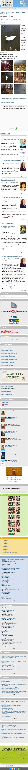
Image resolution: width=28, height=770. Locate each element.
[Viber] (16, 769)
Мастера (4, 571)
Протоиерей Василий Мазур (8, 362)
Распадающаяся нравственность (9, 670)
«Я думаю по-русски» (10, 418)
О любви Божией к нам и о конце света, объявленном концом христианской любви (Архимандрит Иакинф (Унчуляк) (14, 712)
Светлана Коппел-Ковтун (8, 226)
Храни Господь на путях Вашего (9, 623)
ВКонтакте (6, 402)
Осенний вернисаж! (8, 180)
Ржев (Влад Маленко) (7, 708)
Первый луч (5, 581)
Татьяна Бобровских (20, 12)
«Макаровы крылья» (10, 432)
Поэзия (3, 22)
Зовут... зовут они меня (7, 579)
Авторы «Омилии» (10, 12)
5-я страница (6, 546)
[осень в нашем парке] (7, 70)
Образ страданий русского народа (10, 687)
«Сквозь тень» (8, 446)
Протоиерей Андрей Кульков (8, 355)
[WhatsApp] (18, 769)
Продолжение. (5, 631)
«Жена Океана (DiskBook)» (11, 461)
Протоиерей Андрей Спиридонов (9, 359)
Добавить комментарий (8, 102)
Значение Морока (6, 621)
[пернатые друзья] (20, 70)
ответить (24, 156)
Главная (2, 12)
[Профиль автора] (23, 147)
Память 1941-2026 (6, 592)
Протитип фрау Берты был (8, 626)
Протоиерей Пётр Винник (7, 350)
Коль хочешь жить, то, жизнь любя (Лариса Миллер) (13, 701)
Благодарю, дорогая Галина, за (13, 160)
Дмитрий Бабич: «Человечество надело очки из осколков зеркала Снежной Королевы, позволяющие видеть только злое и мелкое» (14, 656)
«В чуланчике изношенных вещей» (13, 439)
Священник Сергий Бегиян (8, 363)
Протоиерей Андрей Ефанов (8, 356)
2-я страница (6, 542)
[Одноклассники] (12, 769)
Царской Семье (5, 576)
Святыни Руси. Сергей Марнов (9, 725)
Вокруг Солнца (5, 573)
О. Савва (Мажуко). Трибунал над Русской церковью (13, 733)
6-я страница (6, 547)
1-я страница (6, 540)
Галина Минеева (6, 139)
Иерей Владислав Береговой (8, 365)
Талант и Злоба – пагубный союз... (10, 709)
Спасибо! (4, 607)
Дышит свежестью (7, 223)
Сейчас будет (5, 628)
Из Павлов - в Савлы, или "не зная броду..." (12, 568)
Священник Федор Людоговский (9, 353)
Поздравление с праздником (8, 644)
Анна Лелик (4, 395)
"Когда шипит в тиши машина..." (9, 594)
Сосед (3, 584)
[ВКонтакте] (10, 769)
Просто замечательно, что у (10, 137)
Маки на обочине (6, 681)
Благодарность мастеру (7, 615)
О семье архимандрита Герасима (9, 636)
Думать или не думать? (7, 669)
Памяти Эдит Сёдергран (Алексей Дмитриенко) (12, 682)
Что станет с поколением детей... (9, 565)
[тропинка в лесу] (7, 94)
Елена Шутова (5, 182)
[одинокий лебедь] (7, 82)
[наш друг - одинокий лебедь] (10, 50)
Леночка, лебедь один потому (12, 197)
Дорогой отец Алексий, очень (8, 618)
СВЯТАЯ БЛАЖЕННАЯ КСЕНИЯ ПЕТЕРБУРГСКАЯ (13, 642)
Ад (3, 586)
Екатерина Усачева (6, 391)
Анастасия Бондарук (7, 394)
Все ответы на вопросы (7, 346)
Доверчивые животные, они (12, 256)
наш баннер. (24, 315)
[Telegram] (14, 769)
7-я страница (6, 549)
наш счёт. (14, 313)
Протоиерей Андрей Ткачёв (8, 360)
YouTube (6, 404)
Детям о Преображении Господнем (10, 563)
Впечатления (5, 634)
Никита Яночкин (5, 389)
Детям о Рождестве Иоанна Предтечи (10, 589)
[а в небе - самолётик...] (20, 94)
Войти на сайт (14, 339)
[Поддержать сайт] (14, 129)
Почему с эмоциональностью (8, 639)
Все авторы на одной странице (10, 552)
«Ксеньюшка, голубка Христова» (12, 425)
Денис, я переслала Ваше (8, 610)
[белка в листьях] (20, 82)
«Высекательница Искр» (10, 454)
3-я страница (6, 543)
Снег (3, 597)
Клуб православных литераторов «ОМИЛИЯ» (11, 753)
